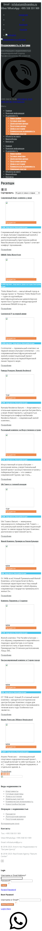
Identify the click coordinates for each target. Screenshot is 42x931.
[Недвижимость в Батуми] (13, 39)
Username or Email (10, 900)
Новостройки (15, 118)
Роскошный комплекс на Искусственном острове (21, 430)
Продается (10, 814)
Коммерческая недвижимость (22, 131)
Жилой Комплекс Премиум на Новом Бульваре (19, 541)
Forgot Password (8, 889)
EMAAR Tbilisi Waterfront (11, 254)
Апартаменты (12, 791)
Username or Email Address (13, 875)
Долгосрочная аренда (19, 123)
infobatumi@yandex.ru (24, 4)
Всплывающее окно (10, 823)
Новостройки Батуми (15, 804)
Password (5, 880)
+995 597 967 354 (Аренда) (12, 101)
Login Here (6, 909)
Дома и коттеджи (17, 128)
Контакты (10, 141)
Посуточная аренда (18, 126)
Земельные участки (18, 133)
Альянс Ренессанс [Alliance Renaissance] (17, 719)
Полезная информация (15, 113)
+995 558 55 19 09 (24, 99)
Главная (9, 110)
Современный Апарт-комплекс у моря (16, 198)
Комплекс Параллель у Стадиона (14, 600)
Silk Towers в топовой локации (13, 484)
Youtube (23, 29)
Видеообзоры (11, 139)
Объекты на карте (13, 136)
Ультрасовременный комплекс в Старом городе (20, 660)
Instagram (23, 15)
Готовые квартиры (18, 121)
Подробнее (6, 249)
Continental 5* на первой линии (13, 313)
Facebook (23, 24)
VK (23, 19)
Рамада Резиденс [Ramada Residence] (16, 370)
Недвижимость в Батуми (15, 45)
